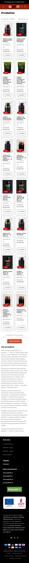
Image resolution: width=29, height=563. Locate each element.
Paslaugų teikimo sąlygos (15, 558)
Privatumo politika (8, 444)
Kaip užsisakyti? (7, 454)
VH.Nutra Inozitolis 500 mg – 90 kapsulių (6, 197)
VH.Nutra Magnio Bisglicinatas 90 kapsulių (7, 40)
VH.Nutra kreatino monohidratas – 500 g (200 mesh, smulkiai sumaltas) (7, 80)
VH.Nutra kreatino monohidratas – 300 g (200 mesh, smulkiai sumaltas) (21, 80)
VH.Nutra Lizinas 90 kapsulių (21, 234)
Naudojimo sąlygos (8, 451)
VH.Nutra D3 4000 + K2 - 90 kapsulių (7, 235)
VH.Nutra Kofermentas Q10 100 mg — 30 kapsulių (21, 157)
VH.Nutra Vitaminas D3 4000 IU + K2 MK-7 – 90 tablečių (20, 198)
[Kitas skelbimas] (26, 2)
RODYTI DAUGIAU (14, 341)
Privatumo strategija (8, 555)
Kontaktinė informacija (17, 553)
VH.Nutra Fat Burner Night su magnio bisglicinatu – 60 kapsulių (7, 158)
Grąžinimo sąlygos (8, 447)
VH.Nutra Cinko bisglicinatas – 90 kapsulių (21, 40)
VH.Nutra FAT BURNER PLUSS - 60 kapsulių (21, 118)
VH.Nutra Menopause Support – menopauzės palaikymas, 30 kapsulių (7, 313)
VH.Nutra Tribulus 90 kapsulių (20, 273)
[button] (3, 6)
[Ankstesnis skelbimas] (2, 2)
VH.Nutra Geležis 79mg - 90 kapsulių (7, 273)
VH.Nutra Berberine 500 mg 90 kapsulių (7, 118)
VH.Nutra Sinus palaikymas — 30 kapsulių (21, 311)
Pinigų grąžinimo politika (20, 555)
